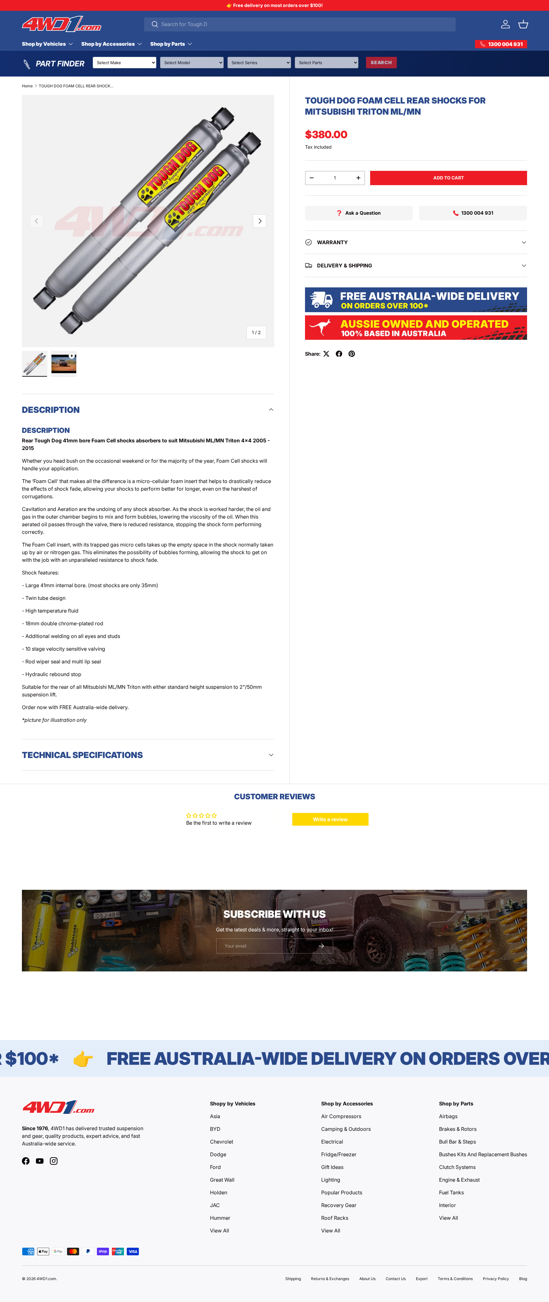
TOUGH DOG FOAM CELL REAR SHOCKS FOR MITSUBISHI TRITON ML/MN (77, 86)
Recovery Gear (338, 1205)
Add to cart (448, 177)
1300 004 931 (477, 213)
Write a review (330, 819)
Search (381, 62)
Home (27, 86)
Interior (447, 1205)
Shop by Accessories (108, 44)
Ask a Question (363, 213)
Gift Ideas (332, 1167)
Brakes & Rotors (458, 1129)
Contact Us (396, 1278)
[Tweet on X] (326, 353)
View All (219, 1230)
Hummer (220, 1218)
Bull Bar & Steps (457, 1141)
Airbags (448, 1116)
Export (422, 1278)
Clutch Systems (457, 1167)
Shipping (293, 1278)
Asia (215, 1116)
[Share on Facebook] (339, 353)
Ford (215, 1167)
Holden (218, 1192)
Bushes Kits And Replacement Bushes (483, 1154)
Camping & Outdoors (346, 1129)
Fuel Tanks (451, 1192)
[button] (523, 24)
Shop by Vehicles (44, 44)
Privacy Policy (496, 1278)
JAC (215, 1205)
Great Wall (222, 1180)
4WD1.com (46, 1278)
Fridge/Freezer (338, 1154)
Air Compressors (341, 1116)
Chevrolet (221, 1141)
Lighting (330, 1180)
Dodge (218, 1154)
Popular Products (341, 1192)
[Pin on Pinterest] (351, 353)
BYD (215, 1129)
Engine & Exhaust (459, 1180)
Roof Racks (334, 1218)
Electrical (332, 1141)
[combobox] (300, 24)
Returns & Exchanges (330, 1278)
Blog (523, 1278)
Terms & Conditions (455, 1278)
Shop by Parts (167, 44)
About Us (367, 1278)
